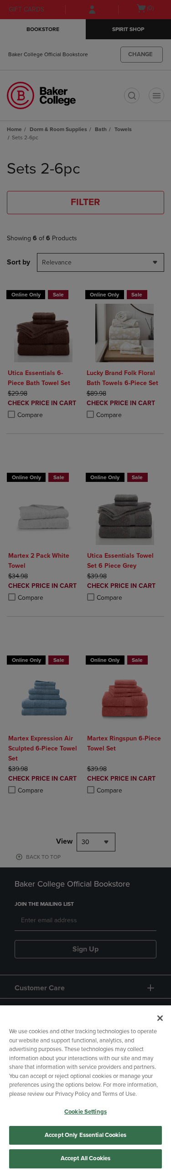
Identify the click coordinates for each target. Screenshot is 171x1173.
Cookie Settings (85, 1111)
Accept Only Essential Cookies (85, 1135)
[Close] (160, 1018)
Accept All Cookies (85, 1158)
